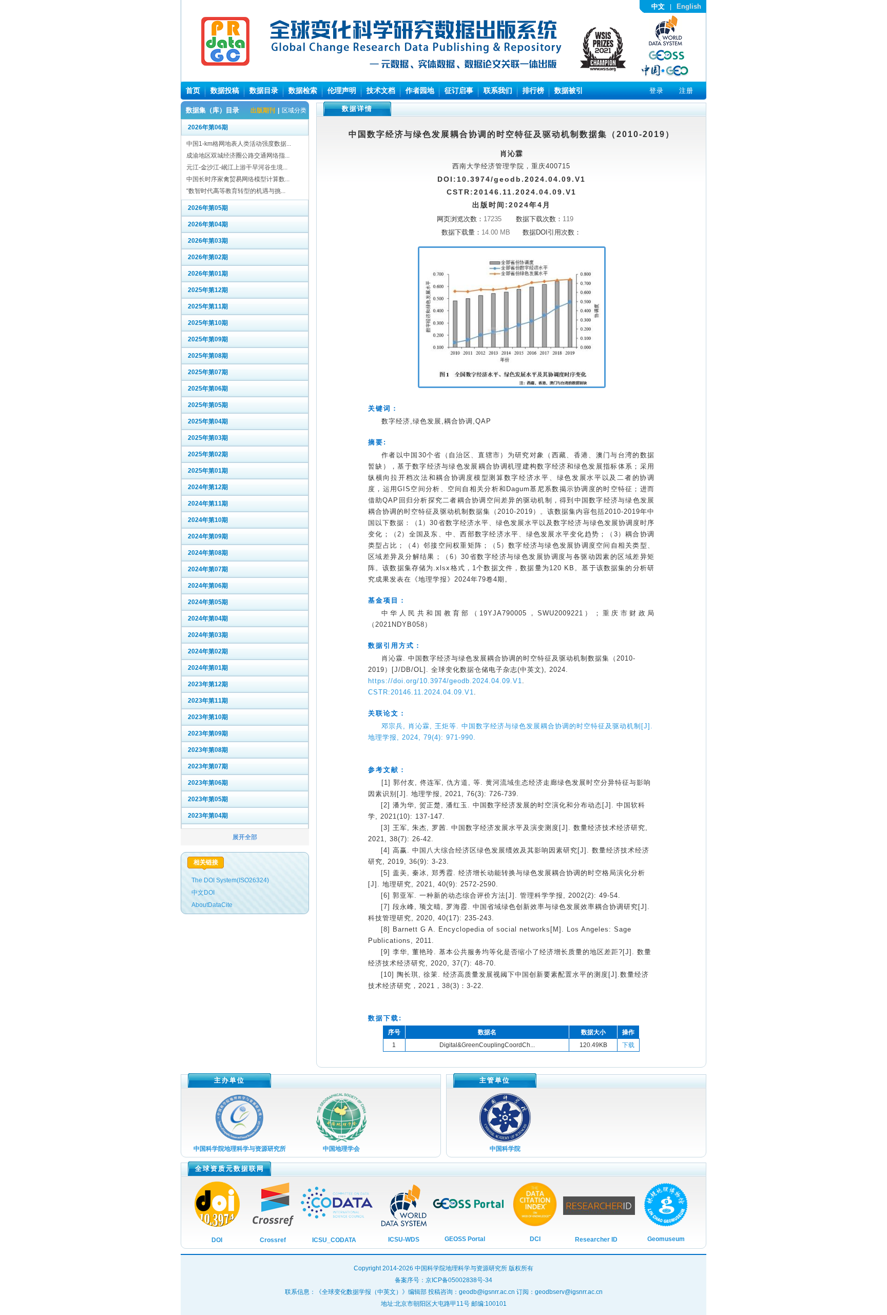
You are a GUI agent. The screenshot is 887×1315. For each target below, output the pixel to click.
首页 (193, 90)
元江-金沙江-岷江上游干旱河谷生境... (236, 167)
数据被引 (568, 90)
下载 (628, 1045)
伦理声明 (341, 90)
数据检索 (302, 90)
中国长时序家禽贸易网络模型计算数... (238, 179)
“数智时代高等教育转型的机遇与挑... (235, 191)
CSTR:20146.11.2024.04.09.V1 (421, 692)
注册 (686, 90)
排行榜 (533, 90)
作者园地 (420, 90)
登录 (656, 90)
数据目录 (263, 90)
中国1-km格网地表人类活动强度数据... (238, 143)
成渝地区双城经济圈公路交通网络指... (238, 155)
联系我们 (498, 90)
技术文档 (381, 90)
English (689, 6)
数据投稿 (224, 90)
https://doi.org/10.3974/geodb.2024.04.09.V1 (445, 681)
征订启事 (459, 90)
